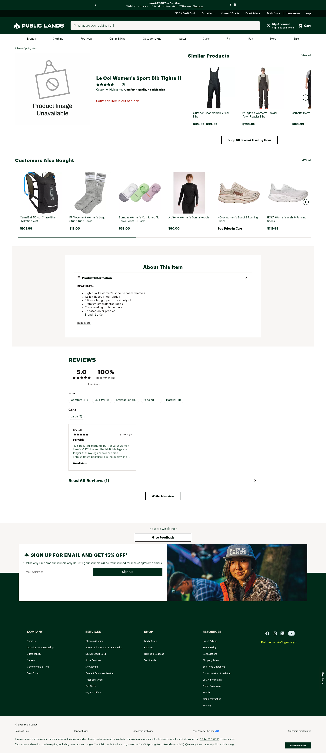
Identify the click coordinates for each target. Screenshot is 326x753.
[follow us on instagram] (276, 633)
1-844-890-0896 (209, 739)
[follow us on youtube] (291, 633)
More (273, 39)
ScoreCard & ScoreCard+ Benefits (103, 647)
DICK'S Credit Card (185, 13)
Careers (31, 660)
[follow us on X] (284, 633)
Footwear (87, 39)
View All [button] (306, 55)
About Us (31, 641)
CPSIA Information (212, 680)
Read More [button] (84, 323)
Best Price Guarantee (214, 667)
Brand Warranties (212, 699)
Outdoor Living (152, 39)
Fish (229, 39)
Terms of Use (22, 731)
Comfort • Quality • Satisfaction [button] (144, 89)
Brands (31, 39)
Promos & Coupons (154, 654)
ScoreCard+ (208, 13)
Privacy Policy (81, 731)
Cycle (206, 39)
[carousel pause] (235, 5)
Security (207, 706)
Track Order (293, 13)
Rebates (148, 647)
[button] (306, 98)
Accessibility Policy (143, 731)
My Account (91, 667)
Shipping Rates (211, 660)
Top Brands (150, 660)
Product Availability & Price (216, 673)
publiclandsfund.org (223, 744)
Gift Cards (90, 686)
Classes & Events (230, 13)
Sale (296, 39)
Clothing (58, 39)
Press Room (33, 673)
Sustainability (34, 654)
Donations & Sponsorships (41, 647)
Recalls (206, 693)
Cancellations (210, 654)
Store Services (93, 660)
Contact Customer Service (99, 673)
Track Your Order (94, 680)
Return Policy (209, 647)
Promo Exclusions (212, 686)
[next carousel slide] (230, 5)
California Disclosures (299, 731)
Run (251, 39)
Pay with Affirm (93, 693)
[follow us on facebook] (269, 633)
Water (182, 39)
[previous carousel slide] (95, 5)
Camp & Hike (117, 39)
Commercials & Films (38, 667)
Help (308, 13)
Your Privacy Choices (203, 731)
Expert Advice (253, 13)
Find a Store (273, 13)
